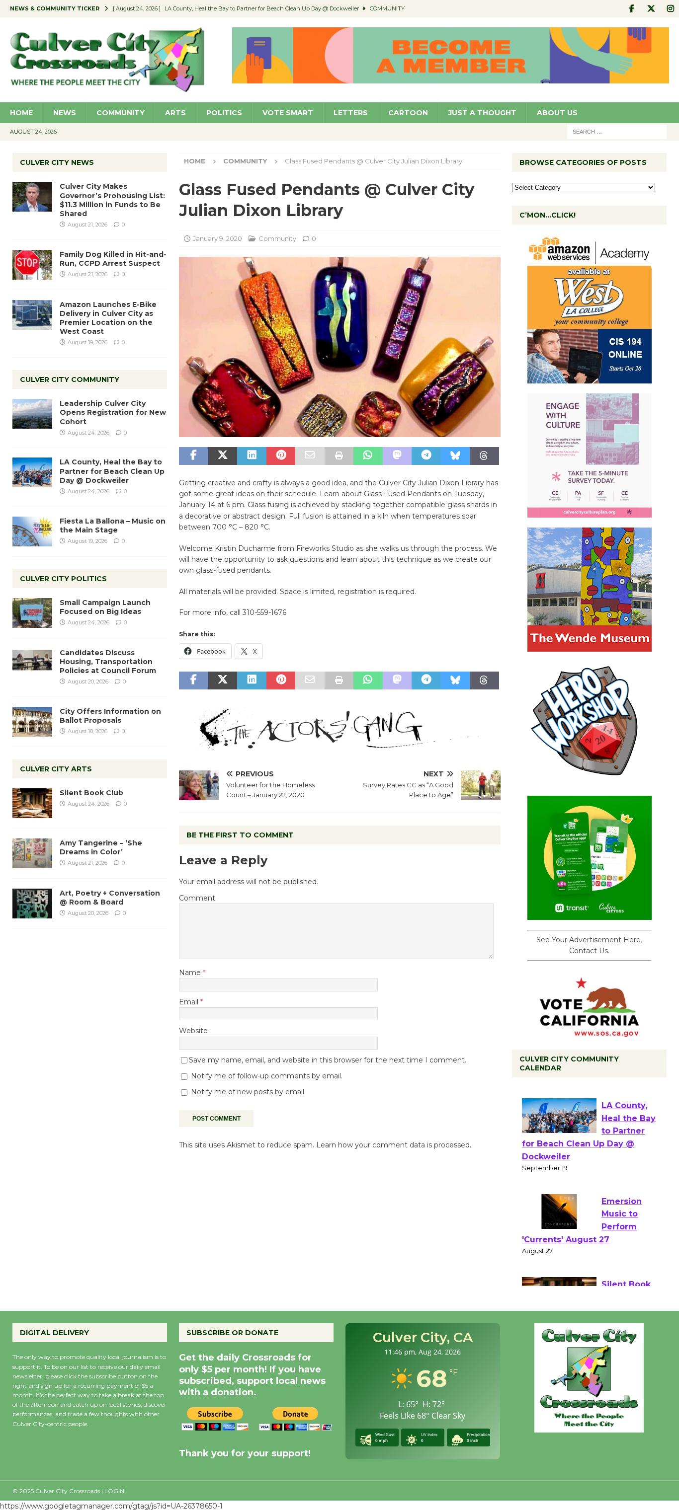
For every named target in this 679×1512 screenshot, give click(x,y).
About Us (557, 112)
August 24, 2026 (88, 432)
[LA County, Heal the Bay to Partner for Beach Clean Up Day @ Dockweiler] (32, 472)
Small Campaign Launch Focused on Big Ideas (105, 607)
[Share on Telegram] (426, 456)
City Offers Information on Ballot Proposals (110, 716)
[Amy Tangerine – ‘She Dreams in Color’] (32, 853)
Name (191, 972)
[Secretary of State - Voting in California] (589, 1031)
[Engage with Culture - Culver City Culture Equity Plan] (589, 512)
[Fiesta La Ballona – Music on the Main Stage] (32, 531)
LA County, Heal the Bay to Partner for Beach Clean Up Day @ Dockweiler (112, 470)
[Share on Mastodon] (397, 456)
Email (189, 1001)
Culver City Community (69, 379)
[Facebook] (631, 8)
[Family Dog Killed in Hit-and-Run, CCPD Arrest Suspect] (32, 265)
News (64, 112)
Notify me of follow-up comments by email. (266, 1075)
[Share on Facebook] (193, 456)
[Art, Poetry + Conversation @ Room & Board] (32, 903)
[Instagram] (670, 8)
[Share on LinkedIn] (251, 456)
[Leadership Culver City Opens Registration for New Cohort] (32, 414)
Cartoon (408, 112)
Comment (197, 898)
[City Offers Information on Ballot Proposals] (32, 722)
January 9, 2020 (217, 238)
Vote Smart (287, 112)
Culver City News (57, 162)
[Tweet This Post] (222, 456)
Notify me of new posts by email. (248, 1091)
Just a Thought (482, 112)
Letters (351, 112)
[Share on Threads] (484, 456)
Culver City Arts (56, 768)
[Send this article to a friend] (309, 456)
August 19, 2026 (87, 342)
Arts (175, 112)
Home (21, 112)
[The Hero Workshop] (589, 780)
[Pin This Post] (280, 456)
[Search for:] (617, 131)
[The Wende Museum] (589, 646)
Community (120, 112)
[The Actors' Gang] (339, 744)
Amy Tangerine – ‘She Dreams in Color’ (101, 847)
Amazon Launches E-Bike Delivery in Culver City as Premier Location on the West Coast (108, 318)
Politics (224, 112)
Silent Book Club (91, 792)
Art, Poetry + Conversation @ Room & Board (110, 898)
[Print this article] (339, 456)
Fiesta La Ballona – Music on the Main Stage (113, 525)
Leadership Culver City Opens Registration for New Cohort (113, 412)
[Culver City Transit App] (589, 914)
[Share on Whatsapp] (367, 456)
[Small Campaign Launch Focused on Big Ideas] (32, 613)
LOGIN (114, 1491)
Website (193, 1030)
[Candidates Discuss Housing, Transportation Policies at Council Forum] (32, 663)
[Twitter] (651, 8)
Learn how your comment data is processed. (393, 1144)
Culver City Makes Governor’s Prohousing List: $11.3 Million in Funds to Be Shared (112, 200)
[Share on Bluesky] (455, 456)
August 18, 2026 (87, 731)
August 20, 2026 (88, 681)
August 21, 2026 (87, 224)
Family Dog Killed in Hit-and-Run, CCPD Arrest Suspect (113, 259)
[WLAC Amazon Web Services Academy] (589, 378)
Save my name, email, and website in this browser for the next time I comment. (327, 1060)
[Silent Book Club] (32, 803)
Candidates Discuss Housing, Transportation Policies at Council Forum (108, 661)
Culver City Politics (63, 578)
